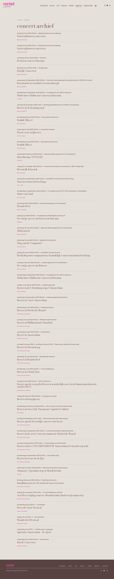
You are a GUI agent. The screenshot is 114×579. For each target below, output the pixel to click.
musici (52, 6)
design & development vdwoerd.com (16, 570)
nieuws (64, 6)
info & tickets (21, 123)
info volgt (20, 185)
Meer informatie (22, 40)
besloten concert (22, 338)
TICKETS (19, 99)
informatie (20, 413)
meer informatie (22, 511)
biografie (44, 6)
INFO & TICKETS (22, 87)
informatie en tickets (23, 314)
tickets (19, 474)
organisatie (88, 6)
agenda (78, 6)
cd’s (58, 6)
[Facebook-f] (104, 5)
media (71, 6)
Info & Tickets (21, 197)
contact (105, 566)
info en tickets (21, 269)
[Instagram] (109, 5)
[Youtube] (107, 5)
